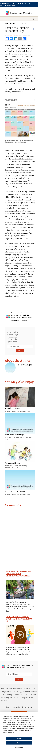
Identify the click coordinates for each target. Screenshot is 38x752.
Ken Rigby (22, 466)
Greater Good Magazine (19, 13)
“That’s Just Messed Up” (14, 434)
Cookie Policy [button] (30, 728)
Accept (19, 738)
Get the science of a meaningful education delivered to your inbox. (13, 337)
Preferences (19, 747)
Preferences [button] (11, 732)
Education (10, 23)
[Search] (34, 19)
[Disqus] (20, 531)
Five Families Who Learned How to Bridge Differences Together (20, 573)
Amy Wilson (11, 411)
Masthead (18, 707)
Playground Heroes (12, 463)
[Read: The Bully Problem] (20, 396)
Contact (29, 707)
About (8, 707)
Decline (19, 743)
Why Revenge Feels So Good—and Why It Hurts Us (19, 618)
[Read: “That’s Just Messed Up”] (20, 423)
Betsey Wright (12, 35)
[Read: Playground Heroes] (20, 451)
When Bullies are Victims (15, 491)
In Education (11, 6)
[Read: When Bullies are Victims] (20, 479)
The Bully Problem (12, 408)
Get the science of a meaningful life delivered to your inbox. (20, 666)
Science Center (16, 3)
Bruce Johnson (12, 466)
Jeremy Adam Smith (14, 437)
